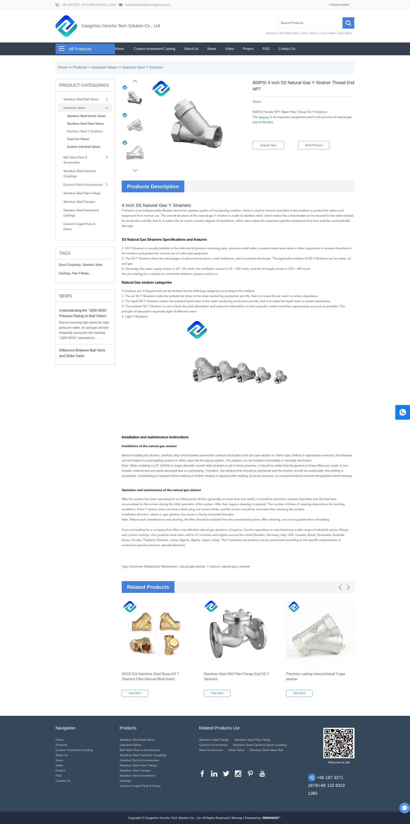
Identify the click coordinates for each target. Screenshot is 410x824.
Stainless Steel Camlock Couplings (79, 173)
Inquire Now (268, 145)
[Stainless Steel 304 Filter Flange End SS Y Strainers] (238, 634)
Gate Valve (344, 33)
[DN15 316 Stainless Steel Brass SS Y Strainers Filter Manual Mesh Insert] (156, 634)
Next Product (314, 145)
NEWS (65, 295)
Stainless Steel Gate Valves (85, 123)
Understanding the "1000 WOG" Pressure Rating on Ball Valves (83, 313)
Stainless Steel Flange (214, 739)
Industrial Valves (104, 67)
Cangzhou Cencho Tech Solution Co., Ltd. (121, 25)
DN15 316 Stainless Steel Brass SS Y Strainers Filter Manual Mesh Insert (150, 676)
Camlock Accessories (213, 745)
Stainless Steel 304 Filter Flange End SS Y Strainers (236, 676)
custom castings (138, 535)
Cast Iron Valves (78, 139)
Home (119, 49)
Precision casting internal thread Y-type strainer (315, 676)
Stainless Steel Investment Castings (81, 213)
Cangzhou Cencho (241, 529)
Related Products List (219, 728)
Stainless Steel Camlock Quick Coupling (260, 745)
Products (79, 67)
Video (229, 49)
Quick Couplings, (70, 264)
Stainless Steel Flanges (79, 201)
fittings (343, 529)
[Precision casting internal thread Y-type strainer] (320, 634)
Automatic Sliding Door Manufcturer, (154, 566)
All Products (80, 49)
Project (248, 49)
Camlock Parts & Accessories (83, 184)
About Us (191, 49)
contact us (211, 274)
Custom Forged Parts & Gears (79, 226)
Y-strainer (128, 210)
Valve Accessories (211, 750)
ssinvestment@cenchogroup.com (147, 4)
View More (135, 693)
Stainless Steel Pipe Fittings (82, 193)
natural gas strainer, (193, 566)
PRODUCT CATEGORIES (84, 85)
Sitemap (236, 818)
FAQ (266, 49)
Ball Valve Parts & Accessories (75, 160)
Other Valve (309, 33)
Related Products (148, 587)
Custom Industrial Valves (83, 146)
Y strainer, (214, 566)
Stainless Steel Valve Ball (266, 750)
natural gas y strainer (235, 566)
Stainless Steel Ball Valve (283, 33)
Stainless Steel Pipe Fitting (252, 739)
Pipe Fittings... (81, 273)
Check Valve (327, 33)
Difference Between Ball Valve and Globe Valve (82, 353)
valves (333, 529)
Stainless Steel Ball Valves (81, 99)
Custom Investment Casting (154, 49)
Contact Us (286, 49)
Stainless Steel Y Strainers (142, 67)
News (211, 49)
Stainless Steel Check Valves (86, 116)
